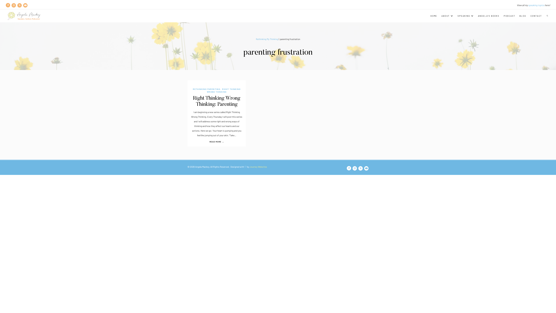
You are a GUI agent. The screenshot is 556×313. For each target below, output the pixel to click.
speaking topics (536, 5)
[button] (547, 15)
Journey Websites (258, 166)
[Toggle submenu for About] (451, 16)
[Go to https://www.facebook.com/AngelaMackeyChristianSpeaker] (8, 5)
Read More (217, 142)
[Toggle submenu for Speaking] (472, 16)
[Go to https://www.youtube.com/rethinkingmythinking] (25, 5)
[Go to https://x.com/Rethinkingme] (19, 5)
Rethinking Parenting (206, 89)
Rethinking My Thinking (267, 39)
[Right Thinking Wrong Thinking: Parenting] (217, 82)
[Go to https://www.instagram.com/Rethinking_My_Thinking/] (14, 5)
